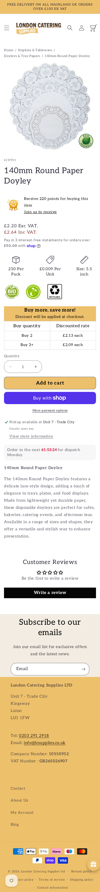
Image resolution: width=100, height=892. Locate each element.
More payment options (50, 411)
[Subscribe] (83, 669)
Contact (18, 788)
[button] (7, 28)
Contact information (52, 887)
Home (8, 50)
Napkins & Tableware (35, 50)
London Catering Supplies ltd (43, 871)
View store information (31, 436)
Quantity (11, 356)
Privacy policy (23, 879)
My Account (22, 812)
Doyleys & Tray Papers (22, 56)
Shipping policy (82, 879)
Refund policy (81, 871)
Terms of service (52, 879)
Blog (15, 824)
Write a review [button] (50, 592)
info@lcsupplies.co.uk (45, 742)
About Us (19, 800)
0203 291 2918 (34, 735)
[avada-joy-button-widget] (93, 864)
